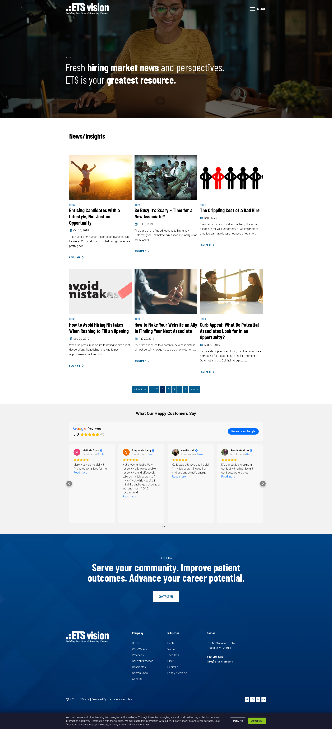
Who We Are (139, 649)
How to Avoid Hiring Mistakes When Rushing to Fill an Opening (99, 327)
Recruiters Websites (120, 699)
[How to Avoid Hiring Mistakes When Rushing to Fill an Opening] (100, 291)
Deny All (238, 720)
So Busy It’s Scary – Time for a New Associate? (163, 213)
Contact (137, 679)
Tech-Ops (173, 655)
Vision (171, 649)
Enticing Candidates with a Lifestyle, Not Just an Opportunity (94, 216)
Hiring (72, 204)
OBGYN (171, 661)
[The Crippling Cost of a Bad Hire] (231, 177)
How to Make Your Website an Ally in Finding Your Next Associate (166, 327)
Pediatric (172, 667)
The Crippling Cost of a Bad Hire (230, 210)
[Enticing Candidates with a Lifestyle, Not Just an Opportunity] (100, 177)
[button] (252, 9)
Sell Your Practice (142, 661)
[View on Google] (76, 452)
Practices (138, 655)
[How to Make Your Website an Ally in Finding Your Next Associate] (166, 291)
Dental (171, 643)
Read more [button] (80, 472)
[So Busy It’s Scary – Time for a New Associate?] (166, 177)
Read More (75, 257)
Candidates (139, 667)
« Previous (140, 389)
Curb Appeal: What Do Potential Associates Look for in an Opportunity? (229, 330)
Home (136, 643)
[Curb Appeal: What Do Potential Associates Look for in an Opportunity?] (231, 291)
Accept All (257, 720)
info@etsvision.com (220, 661)
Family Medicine (177, 673)
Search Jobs (140, 673)
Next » (194, 389)
